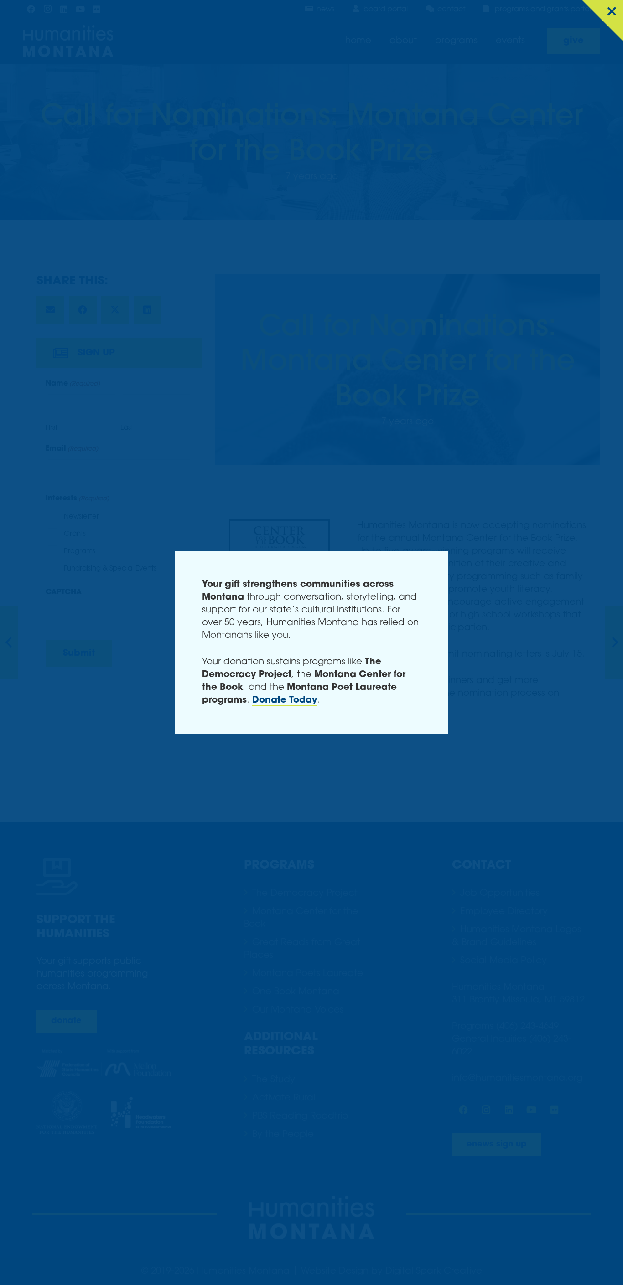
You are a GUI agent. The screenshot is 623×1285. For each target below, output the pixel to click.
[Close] (602, 20)
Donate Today (284, 700)
